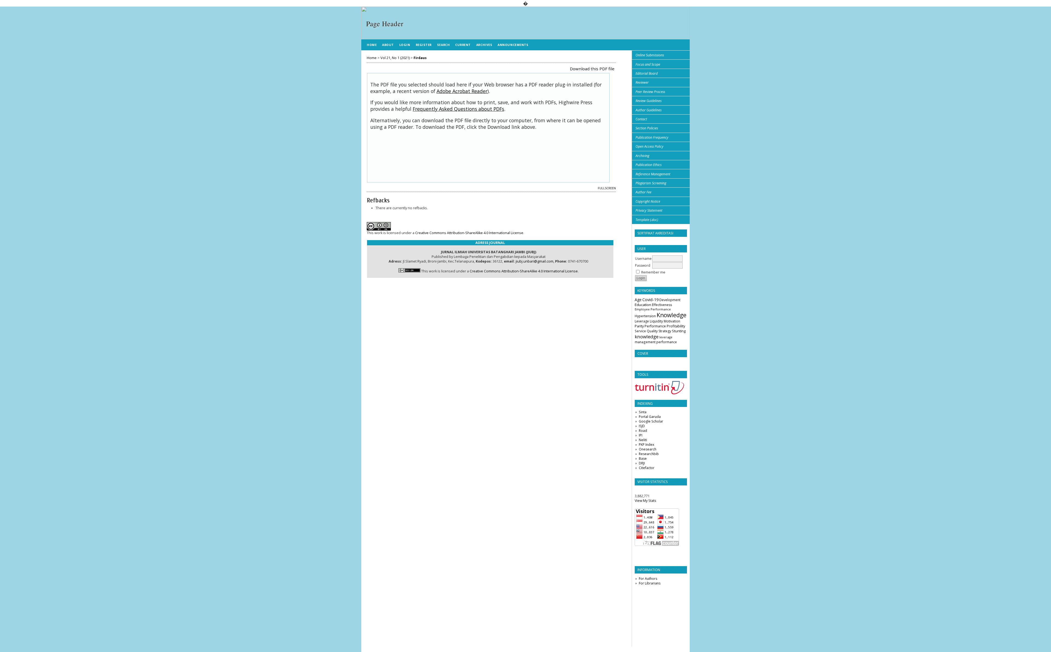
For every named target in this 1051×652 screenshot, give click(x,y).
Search (443, 45)
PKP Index (646, 444)
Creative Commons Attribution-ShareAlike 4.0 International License (469, 233)
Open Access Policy (649, 146)
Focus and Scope (648, 64)
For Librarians (649, 583)
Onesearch (647, 449)
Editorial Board (647, 73)
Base (643, 458)
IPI (640, 435)
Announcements (513, 45)
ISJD (642, 426)
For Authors (648, 578)
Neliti (643, 440)
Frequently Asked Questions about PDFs (458, 109)
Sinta (642, 412)
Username (643, 258)
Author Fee (643, 192)
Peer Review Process (650, 91)
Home (372, 45)
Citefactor (646, 467)
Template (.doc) (647, 219)
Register (424, 45)
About (388, 45)
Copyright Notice (648, 201)
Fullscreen (607, 188)
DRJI (642, 463)
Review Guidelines (649, 100)
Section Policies (647, 128)
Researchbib (649, 454)
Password (642, 265)
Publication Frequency (652, 137)
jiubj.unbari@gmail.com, (535, 261)
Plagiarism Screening (651, 183)
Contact (641, 119)
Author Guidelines (649, 110)
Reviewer (642, 82)
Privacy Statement (649, 210)
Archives (484, 45)
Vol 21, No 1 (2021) (395, 58)
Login (404, 45)
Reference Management (653, 174)
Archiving (642, 155)
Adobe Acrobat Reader (462, 91)
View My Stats (645, 500)
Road (643, 430)
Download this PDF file (592, 68)
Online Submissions (650, 55)
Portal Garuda (650, 416)
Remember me (653, 272)
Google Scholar (651, 421)
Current (463, 45)
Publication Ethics (649, 164)
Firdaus (420, 58)
